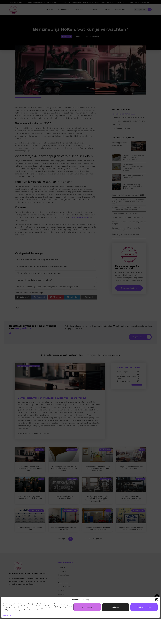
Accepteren (87, 607)
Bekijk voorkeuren (144, 607)
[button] (157, 599)
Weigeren (115, 607)
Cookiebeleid (7, 615)
